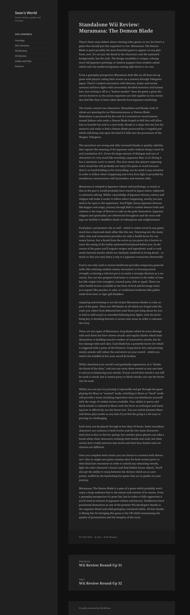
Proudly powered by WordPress (95, 608)
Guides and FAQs (23, 61)
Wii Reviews (21, 50)
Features (19, 66)
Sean (99, 537)
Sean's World (26, 12)
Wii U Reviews (22, 45)
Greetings (20, 40)
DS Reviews (20, 56)
